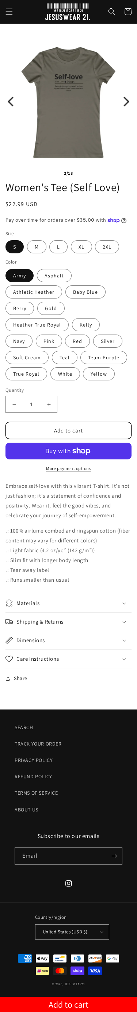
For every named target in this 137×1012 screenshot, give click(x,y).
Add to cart (68, 1004)
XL (81, 247)
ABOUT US (26, 809)
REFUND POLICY (33, 776)
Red (77, 341)
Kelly (86, 324)
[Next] (126, 101)
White (65, 374)
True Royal (26, 374)
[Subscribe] (114, 856)
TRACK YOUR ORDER (38, 743)
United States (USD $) (65, 932)
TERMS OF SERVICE (36, 793)
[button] (9, 12)
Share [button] (20, 678)
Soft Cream (27, 357)
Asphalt (54, 275)
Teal (65, 357)
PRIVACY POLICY (34, 760)
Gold (51, 308)
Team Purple (103, 357)
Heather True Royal (37, 324)
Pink (48, 341)
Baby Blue (85, 292)
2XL (107, 247)
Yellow (99, 374)
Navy (19, 341)
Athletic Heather (33, 292)
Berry (19, 308)
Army (19, 275)
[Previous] (10, 101)
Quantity (14, 390)
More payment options (68, 468)
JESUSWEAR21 (74, 984)
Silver (108, 341)
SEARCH (24, 727)
